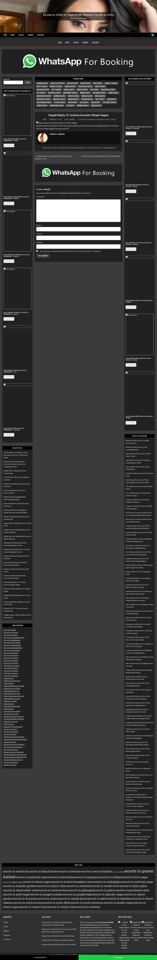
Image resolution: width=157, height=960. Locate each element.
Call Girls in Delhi (10, 701)
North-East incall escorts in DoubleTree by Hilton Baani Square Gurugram (139, 797)
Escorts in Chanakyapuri (13, 648)
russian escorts (87, 99)
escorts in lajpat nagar (12, 882)
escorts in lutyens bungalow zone (72, 882)
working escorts (83, 105)
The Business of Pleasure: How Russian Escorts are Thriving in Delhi (16, 455)
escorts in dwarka (69, 871)
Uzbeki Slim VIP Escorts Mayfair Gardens (58, 940)
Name (39, 225)
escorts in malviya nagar (137, 882)
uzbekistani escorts (57, 105)
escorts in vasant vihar (61, 907)
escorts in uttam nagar (67, 148)
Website (39, 242)
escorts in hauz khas (61, 877)
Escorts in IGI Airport (12, 650)
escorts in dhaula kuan (43, 871)
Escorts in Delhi (10, 630)
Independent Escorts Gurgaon (15, 739)
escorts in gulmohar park (32, 877)
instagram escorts (99, 93)
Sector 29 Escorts (10, 729)
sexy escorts (100, 99)
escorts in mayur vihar (51, 886)
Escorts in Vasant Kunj (12, 645)
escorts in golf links (118, 872)
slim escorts (111, 99)
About (13, 35)
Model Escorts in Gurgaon (14, 752)
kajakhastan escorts (44, 96)
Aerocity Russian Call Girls (14, 719)
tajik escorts (72, 102)
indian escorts (85, 93)
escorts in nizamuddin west (20, 890)
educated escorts (43, 89)
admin (44, 119)
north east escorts (44, 99)
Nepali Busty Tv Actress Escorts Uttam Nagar (78, 115)
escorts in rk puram (24, 898)
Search (6, 79)
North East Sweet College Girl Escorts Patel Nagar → (102, 156)
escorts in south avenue (28, 902)
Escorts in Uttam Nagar (86, 119)
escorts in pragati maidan (46, 894)
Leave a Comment (70, 119)
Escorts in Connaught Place (14, 637)
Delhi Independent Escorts (14, 696)
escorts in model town (105, 886)
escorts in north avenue (53, 890)
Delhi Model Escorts (11, 691)
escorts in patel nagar (16, 894)
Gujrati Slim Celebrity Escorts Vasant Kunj (58, 936)
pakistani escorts (59, 99)
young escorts (96, 105)
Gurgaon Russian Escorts (13, 760)
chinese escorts (70, 86)
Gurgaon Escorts (10, 734)
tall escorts (84, 102)
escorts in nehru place (133, 886)
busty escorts (42, 86)
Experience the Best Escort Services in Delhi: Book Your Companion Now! (15, 464)
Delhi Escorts (9, 678)
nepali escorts (100, 96)
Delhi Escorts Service (12, 681)
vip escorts (70, 105)
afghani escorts (42, 83)
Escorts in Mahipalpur (12, 640)
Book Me (9, 145)
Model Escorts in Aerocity (14, 716)
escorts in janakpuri (86, 877)
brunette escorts (111, 83)
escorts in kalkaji (110, 877)
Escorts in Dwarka (11, 635)
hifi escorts (94, 89)
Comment (40, 197)
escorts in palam (104, 890)
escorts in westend (88, 907)
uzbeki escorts (42, 105)
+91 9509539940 (40, 957)
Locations (40, 35)
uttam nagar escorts (108, 148)
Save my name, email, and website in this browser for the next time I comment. (70, 251)
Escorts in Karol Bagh (12, 643)
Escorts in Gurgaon (11, 653)
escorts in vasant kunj (33, 907)
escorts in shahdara (119, 898)
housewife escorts (54, 93)
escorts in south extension (86, 902)
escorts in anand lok (15, 871)
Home (5, 35)
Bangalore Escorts (11, 721)
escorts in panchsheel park (132, 890)
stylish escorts (59, 102)
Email (39, 234)
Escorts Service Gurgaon (13, 747)
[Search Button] (152, 35)
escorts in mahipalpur (107, 882)
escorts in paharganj (81, 890)
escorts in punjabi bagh (77, 894)
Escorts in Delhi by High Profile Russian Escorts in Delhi (78, 15)
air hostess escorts (57, 83)
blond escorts (86, 83)
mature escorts (73, 96)
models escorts (87, 96)
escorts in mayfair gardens (20, 886)
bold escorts (98, 83)
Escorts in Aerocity (11, 632)
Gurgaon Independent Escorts (15, 757)
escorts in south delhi (56, 902)
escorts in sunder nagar (118, 902)
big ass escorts (72, 83)
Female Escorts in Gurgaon (14, 737)
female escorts (69, 89)
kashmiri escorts (60, 96)
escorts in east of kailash (96, 871)
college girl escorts (85, 86)
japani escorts (113, 93)
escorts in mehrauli (78, 886)
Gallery (21, 35)
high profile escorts (108, 89)
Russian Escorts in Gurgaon (14, 744)
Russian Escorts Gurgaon (13, 727)
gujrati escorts (82, 89)
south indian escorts (44, 102)
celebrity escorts (56, 86)
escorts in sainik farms (72, 898)
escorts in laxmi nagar (37, 882)
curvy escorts (100, 86)
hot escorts (41, 93)
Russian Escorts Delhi (12, 688)
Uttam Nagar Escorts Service (106, 119)
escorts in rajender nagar (108, 894)
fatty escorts (56, 89)
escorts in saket (97, 898)
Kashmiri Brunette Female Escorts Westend (59, 944)
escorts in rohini (47, 898)
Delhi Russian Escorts (12, 693)
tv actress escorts (109, 102)
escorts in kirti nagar (135, 877)
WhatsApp (118, 957)
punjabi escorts (73, 99)
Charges (30, 35)
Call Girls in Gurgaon (11, 666)
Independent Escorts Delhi (14, 686)
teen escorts (95, 102)
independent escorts (70, 93)
